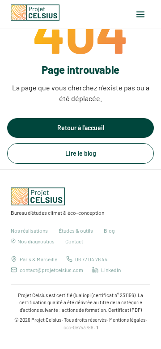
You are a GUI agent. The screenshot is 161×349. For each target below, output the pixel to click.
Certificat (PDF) (125, 310)
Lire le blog (80, 153)
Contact (74, 241)
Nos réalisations (29, 230)
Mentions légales (127, 320)
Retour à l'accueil (80, 128)
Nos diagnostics (36, 241)
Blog (109, 230)
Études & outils (76, 230)
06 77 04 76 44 (91, 259)
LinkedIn (111, 270)
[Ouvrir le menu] (140, 14)
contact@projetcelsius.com (51, 270)
